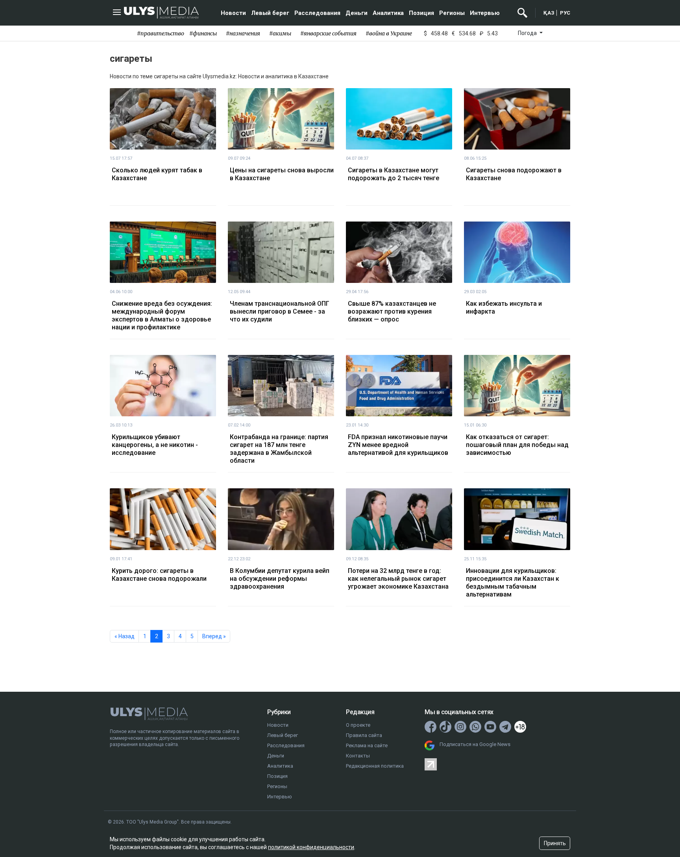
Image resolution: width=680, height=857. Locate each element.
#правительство (160, 33)
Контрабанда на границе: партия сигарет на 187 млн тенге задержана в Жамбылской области (279, 448)
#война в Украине (389, 33)
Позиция (421, 13)
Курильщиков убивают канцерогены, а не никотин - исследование (155, 444)
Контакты (358, 756)
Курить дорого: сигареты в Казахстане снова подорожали (159, 574)
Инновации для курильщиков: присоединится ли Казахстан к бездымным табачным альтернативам (512, 582)
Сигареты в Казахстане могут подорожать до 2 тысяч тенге (393, 174)
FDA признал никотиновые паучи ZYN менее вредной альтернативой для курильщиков (398, 444)
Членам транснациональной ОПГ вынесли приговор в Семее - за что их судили (279, 311)
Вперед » (214, 636)
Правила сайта (364, 735)
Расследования (317, 13)
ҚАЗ (548, 13)
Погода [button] (528, 33)
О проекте (358, 725)
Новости (233, 13)
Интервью (485, 13)
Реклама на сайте (367, 745)
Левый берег (270, 13)
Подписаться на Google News (475, 744)
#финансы (203, 33)
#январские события (328, 33)
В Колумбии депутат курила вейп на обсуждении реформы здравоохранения (279, 578)
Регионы (452, 13)
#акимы (280, 33)
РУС (565, 13)
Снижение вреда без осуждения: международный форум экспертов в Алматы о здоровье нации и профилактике (162, 315)
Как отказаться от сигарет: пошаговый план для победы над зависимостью (517, 444)
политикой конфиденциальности (311, 847)
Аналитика (388, 13)
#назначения (243, 33)
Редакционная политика (375, 766)
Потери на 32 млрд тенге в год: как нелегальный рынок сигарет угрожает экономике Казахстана (398, 578)
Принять (555, 843)
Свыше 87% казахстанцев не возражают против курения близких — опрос (392, 311)
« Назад (125, 636)
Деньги (357, 13)
